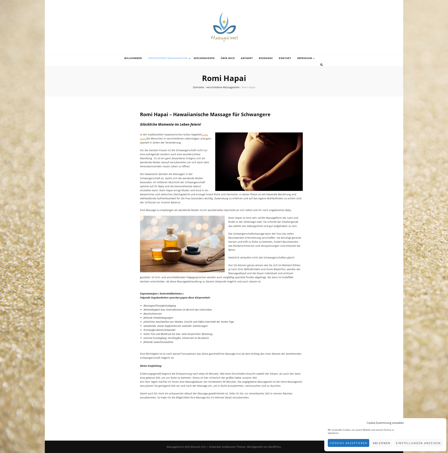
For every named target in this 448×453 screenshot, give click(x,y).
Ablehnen (381, 443)
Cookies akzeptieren (348, 443)
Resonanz (266, 58)
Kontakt (285, 58)
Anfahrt (247, 58)
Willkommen (133, 58)
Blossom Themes (236, 446)
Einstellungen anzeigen (418, 443)
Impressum (304, 58)
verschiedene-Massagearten (168, 58)
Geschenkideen (204, 58)
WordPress (274, 446)
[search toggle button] (321, 65)
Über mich (228, 58)
